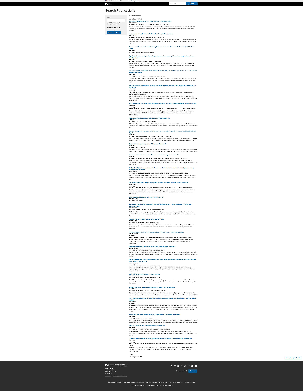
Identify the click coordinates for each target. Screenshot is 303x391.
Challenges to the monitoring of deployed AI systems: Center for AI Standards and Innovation (159, 182)
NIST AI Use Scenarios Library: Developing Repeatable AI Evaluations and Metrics (154, 314)
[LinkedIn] (178, 366)
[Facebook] (175, 366)
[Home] (109, 3)
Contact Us (115, 376)
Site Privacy (111, 382)
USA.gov (165, 385)
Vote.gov (170, 385)
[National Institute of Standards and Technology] (116, 365)
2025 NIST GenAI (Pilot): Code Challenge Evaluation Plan (147, 325)
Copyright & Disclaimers (138, 382)
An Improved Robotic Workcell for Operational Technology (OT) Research (152, 246)
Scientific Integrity (189, 382)
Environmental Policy (178, 382)
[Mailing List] (196, 366)
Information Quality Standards (137, 385)
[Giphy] (189, 366)
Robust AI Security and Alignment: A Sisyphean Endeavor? (147, 144)
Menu (195, 4)
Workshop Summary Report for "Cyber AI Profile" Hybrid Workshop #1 (151, 34)
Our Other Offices (122, 376)
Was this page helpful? (293, 358)
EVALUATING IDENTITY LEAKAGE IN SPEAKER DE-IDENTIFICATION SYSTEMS (152, 287)
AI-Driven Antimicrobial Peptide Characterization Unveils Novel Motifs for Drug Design (156, 232)
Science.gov (158, 385)
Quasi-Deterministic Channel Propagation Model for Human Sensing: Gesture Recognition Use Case (160, 338)
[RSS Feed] (192, 366)
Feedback (193, 371)
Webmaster (108, 376)
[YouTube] (185, 366)
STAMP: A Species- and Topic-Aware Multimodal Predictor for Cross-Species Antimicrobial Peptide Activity (162, 103)
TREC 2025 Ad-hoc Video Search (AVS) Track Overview (146, 197)
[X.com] (171, 366)
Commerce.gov (150, 385)
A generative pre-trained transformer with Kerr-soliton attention (150, 118)
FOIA (170, 382)
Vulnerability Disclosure (151, 382)
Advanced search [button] (112, 27)
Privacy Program (127, 382)
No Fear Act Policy (163, 382)
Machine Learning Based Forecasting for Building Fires (146, 219)
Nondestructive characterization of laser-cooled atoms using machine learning (154, 155)
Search (109, 17)
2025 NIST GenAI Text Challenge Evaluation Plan (144, 274)
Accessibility (118, 382)
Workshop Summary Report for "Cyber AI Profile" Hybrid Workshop (150, 21)
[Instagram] (182, 366)
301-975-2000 (108, 373)
